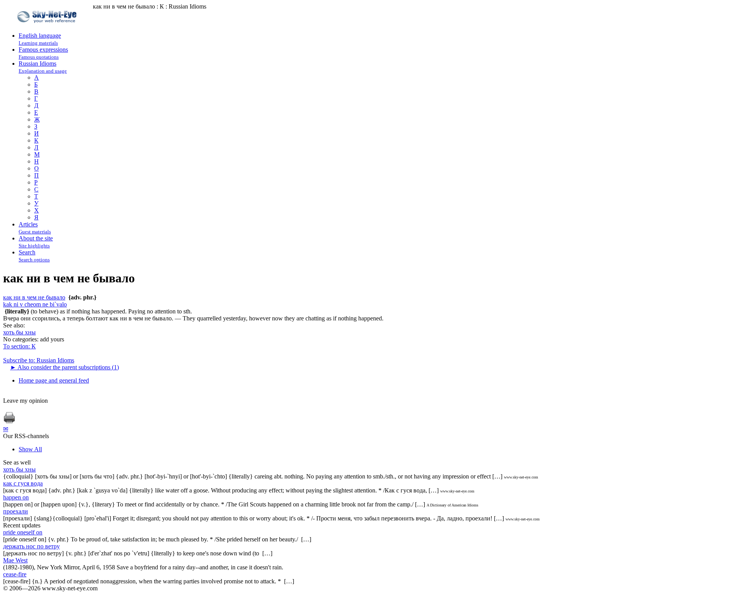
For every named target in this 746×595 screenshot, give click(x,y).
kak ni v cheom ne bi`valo (35, 304)
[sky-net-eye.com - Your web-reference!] (48, 28)
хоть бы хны (19, 332)
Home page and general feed (54, 380)
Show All (30, 449)
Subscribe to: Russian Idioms (38, 360)
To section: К (19, 346)
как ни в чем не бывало (34, 297)
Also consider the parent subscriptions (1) (64, 367)
